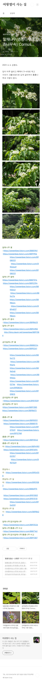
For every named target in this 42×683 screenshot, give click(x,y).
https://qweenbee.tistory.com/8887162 (20, 531)
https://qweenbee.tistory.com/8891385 (20, 407)
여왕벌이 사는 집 (14, 4)
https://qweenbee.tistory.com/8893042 (20, 440)
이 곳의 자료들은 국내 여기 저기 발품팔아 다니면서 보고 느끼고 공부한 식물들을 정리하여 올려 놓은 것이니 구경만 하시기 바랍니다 (16, 644)
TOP (37, 675)
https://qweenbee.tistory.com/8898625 (20, 322)
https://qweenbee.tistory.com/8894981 (22, 446)
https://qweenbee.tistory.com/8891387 (20, 538)
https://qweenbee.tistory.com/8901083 (21, 495)
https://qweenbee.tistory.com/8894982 (20, 329)
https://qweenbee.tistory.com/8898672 (19, 410)
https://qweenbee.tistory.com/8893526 (20, 525)
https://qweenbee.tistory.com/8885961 (20, 250)
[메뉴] (37, 4)
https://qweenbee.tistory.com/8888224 (20, 345)
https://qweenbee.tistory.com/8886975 (20, 489)
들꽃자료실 (9, 558)
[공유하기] (11, 548)
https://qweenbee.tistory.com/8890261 (20, 348)
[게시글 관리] (14, 548)
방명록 (12, 13)
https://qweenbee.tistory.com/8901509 (21, 401)
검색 (32, 4)
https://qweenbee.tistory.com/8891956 (20, 254)
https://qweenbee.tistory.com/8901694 (21, 449)
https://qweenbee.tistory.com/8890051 (20, 420)
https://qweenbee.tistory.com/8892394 (20, 283)
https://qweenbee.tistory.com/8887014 (20, 280)
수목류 (16, 558)
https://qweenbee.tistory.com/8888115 (21, 423)
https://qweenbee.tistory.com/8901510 (20, 498)
